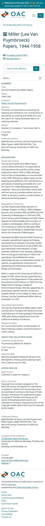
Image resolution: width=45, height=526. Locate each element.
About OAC (6, 495)
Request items (12, 58)
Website (5, 463)
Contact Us (6, 517)
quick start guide (12, 5)
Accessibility (6, 514)
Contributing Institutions (12, 498)
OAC (13, 14)
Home (4, 492)
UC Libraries (10, 484)
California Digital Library (27, 487)
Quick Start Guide (9, 503)
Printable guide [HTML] (16, 55)
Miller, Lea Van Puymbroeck (13, 103)
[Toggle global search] (41, 15)
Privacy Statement (9, 511)
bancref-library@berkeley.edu (14, 460)
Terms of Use (7, 508)
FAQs (3, 500)
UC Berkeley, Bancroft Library (19, 25)
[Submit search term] (36, 68)
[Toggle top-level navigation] (34, 15)
